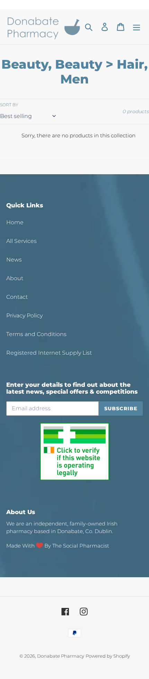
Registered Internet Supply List (49, 353)
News (14, 259)
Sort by (9, 104)
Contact (17, 297)
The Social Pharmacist (80, 545)
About (14, 278)
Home (15, 222)
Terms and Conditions (36, 334)
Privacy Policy (24, 315)
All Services (21, 241)
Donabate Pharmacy (60, 656)
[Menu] (136, 27)
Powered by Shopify (108, 656)
